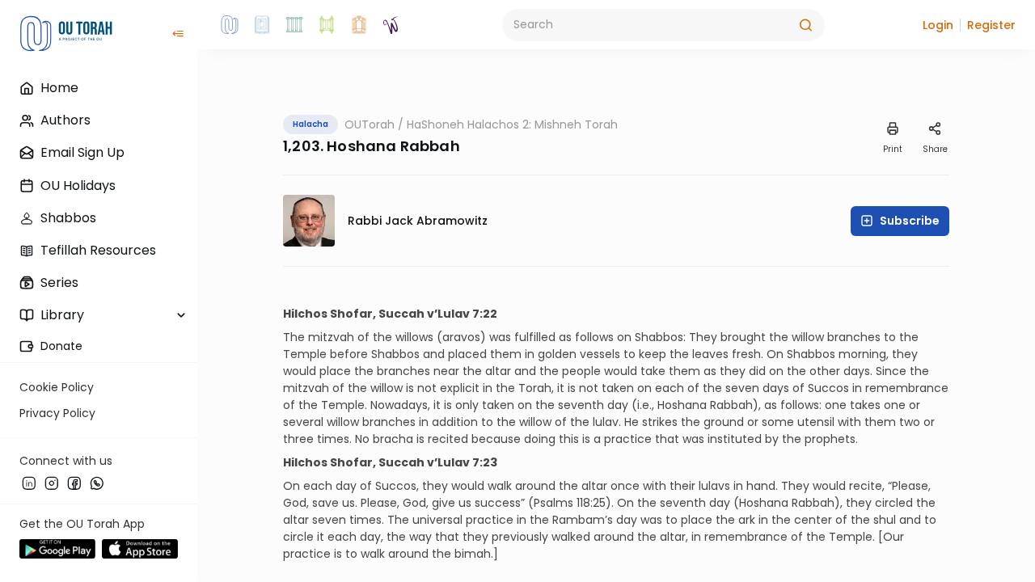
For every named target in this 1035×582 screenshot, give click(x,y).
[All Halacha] (294, 25)
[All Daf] (359, 25)
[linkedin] (29, 482)
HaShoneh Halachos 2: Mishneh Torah (512, 124)
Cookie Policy (56, 387)
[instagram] (51, 482)
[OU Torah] (230, 25)
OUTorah (369, 124)
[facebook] (74, 482)
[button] (938, 25)
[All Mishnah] (262, 25)
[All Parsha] (327, 25)
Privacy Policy (57, 413)
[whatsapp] (97, 482)
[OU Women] (391, 25)
